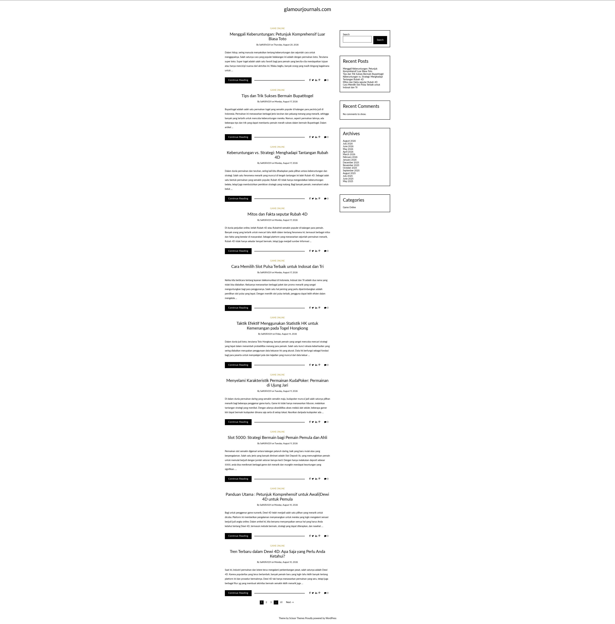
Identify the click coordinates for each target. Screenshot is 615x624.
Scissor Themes (296, 618)
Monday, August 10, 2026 (286, 505)
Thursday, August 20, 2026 (286, 45)
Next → (290, 602)
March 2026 (349, 154)
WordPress (331, 618)
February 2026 (350, 157)
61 (281, 602)
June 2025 (348, 179)
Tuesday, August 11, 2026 (286, 391)
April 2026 (348, 152)
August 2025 (349, 173)
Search (346, 34)
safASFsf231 (265, 45)
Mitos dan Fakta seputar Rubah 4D (277, 214)
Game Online (277, 29)
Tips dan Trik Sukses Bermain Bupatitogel (277, 96)
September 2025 (351, 171)
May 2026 (348, 149)
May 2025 (348, 181)
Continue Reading (238, 80)
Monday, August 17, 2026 (286, 102)
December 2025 (351, 163)
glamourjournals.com (307, 9)
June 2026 (348, 146)
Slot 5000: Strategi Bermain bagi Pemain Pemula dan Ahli (277, 438)
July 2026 (348, 144)
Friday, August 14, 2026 (286, 334)
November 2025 (351, 165)
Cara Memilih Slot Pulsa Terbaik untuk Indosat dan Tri (277, 267)
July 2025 (348, 176)
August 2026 (349, 141)
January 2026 (350, 160)
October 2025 (350, 168)
